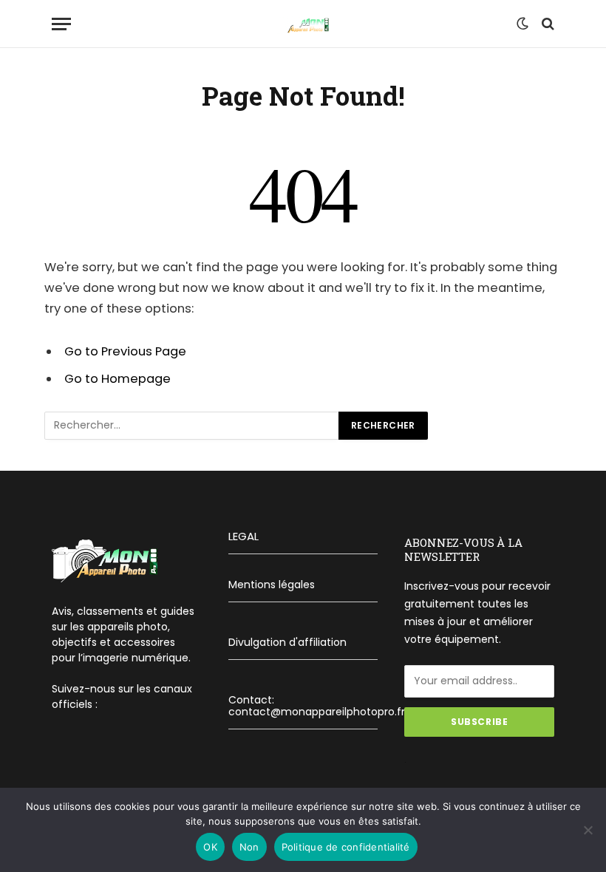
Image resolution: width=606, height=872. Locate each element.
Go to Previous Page (125, 351)
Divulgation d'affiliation (287, 642)
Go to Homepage (117, 378)
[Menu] (61, 24)
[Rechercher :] (192, 426)
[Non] (587, 829)
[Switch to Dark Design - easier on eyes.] (522, 23)
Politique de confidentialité (346, 847)
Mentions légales (271, 584)
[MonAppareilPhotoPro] (303, 23)
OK (210, 847)
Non (249, 847)
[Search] (546, 24)
